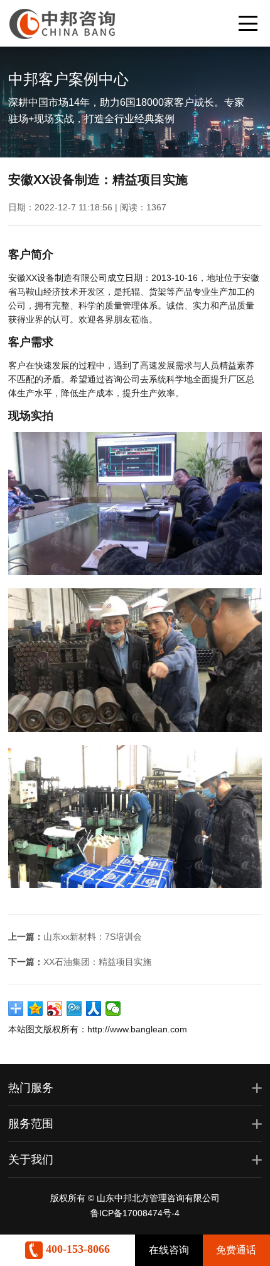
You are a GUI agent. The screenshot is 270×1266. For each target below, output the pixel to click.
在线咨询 (169, 1250)
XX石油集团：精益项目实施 (97, 962)
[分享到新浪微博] (55, 1008)
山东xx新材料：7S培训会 (92, 937)
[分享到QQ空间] (35, 1008)
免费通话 (236, 1250)
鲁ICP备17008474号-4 (135, 1213)
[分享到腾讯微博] (74, 1008)
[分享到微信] (113, 1008)
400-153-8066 (76, 1249)
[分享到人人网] (94, 1008)
